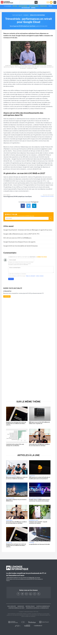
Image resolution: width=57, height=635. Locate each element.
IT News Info (31, 577)
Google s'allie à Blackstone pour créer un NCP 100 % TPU (21, 234)
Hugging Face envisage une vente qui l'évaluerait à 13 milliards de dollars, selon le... (16, 423)
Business (26, 15)
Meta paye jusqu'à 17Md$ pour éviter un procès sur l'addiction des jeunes (16, 478)
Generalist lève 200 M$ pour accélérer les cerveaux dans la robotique (39, 445)
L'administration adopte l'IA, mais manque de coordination (15, 445)
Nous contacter (11, 606)
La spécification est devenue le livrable (39, 544)
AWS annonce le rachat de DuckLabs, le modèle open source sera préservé (39, 478)
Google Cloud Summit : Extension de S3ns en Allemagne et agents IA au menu (27, 230)
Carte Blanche (23, 6)
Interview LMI (26, 7)
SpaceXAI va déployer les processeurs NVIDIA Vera (16, 500)
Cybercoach (43, 6)
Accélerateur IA (33, 6)
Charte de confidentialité (43, 606)
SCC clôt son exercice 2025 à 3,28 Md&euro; (17, 238)
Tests (50, 6)
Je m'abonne (7, 296)
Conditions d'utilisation (39, 275)
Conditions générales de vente (16, 608)
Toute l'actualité (17, 15)
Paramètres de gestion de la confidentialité (37, 608)
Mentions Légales (30, 606)
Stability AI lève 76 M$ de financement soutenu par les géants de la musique (39, 500)
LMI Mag (33, 7)
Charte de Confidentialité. (23, 264)
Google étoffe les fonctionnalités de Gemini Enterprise (20, 246)
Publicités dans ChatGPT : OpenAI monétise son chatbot (38, 522)
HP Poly (15, 6)
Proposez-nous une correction (47, 196)
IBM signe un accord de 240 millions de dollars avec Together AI (39, 423)
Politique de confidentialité (30, 275)
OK (50, 218)
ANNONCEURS (20, 606)
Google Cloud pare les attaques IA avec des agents (19, 242)
